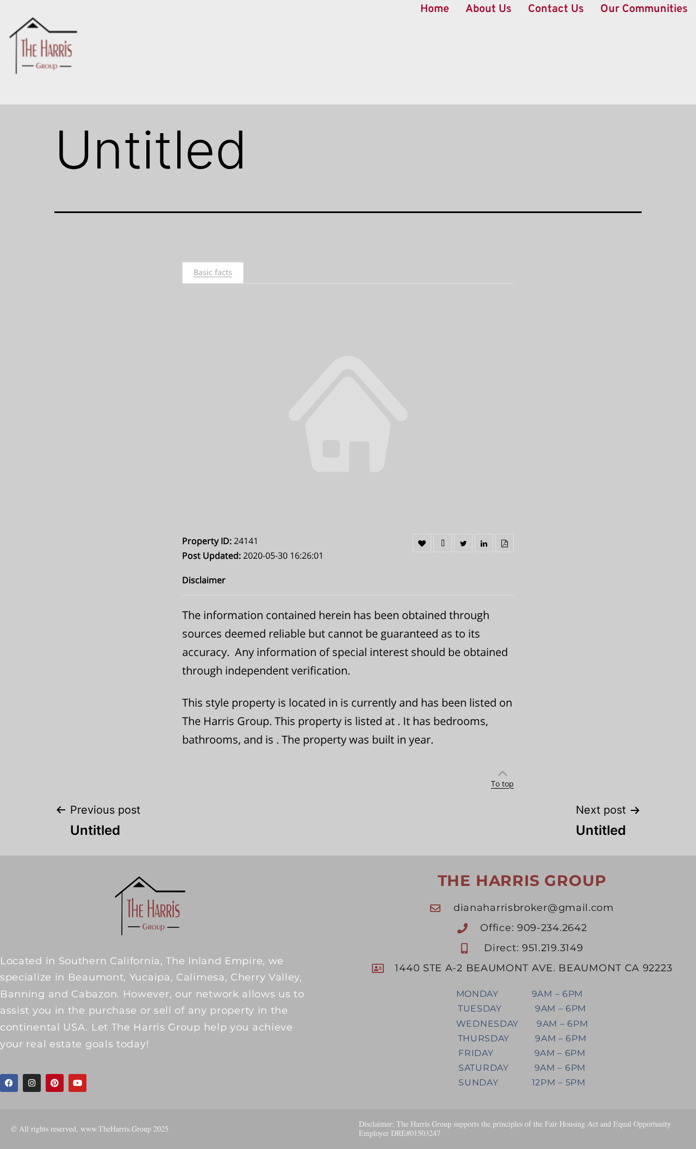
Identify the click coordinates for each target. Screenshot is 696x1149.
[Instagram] (32, 1083)
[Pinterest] (55, 1083)
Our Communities (644, 9)
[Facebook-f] (9, 1083)
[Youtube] (77, 1083)
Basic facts (213, 272)
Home (434, 9)
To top (502, 783)
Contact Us (556, 9)
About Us (488, 9)
